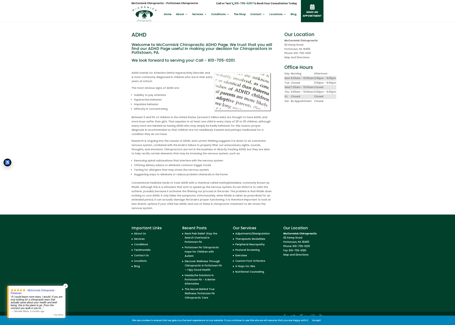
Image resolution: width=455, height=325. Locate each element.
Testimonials (142, 250)
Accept (316, 320)
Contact (255, 14)
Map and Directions (297, 57)
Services (197, 14)
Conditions (218, 14)
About (180, 14)
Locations (276, 14)
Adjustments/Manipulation (252, 233)
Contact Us (141, 255)
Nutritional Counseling (249, 271)
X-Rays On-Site (245, 266)
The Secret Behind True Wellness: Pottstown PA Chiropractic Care (200, 293)
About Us (140, 233)
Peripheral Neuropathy (250, 244)
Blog (293, 14)
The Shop (240, 14)
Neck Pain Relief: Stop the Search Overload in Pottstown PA (201, 238)
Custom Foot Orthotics (250, 261)
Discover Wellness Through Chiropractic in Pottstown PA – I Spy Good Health (203, 265)
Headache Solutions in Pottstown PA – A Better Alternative (200, 279)
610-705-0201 (243, 3)
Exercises (241, 255)
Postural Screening (247, 250)
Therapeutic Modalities (250, 239)
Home (168, 14)
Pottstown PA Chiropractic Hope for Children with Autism (202, 252)
